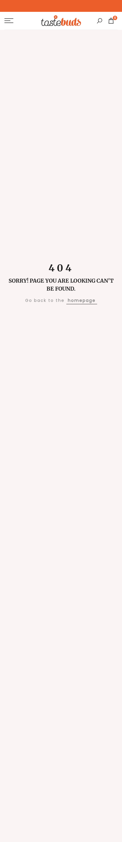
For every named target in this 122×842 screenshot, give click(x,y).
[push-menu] (8, 21)
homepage (82, 300)
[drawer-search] (99, 20)
